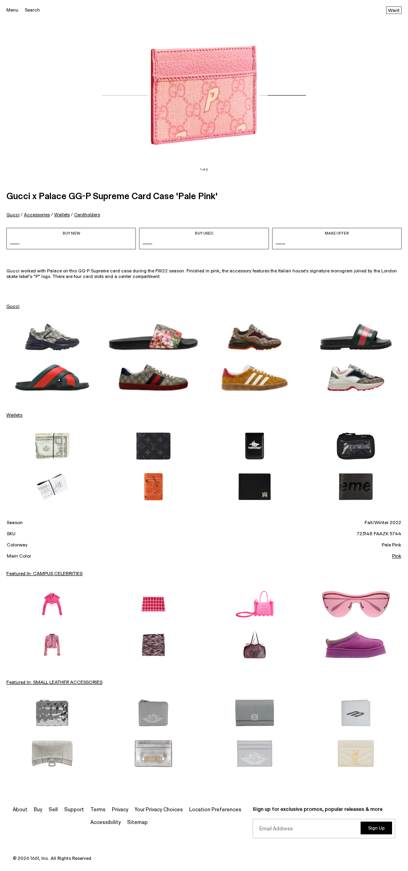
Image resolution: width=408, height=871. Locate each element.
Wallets (62, 215)
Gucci (13, 215)
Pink (396, 556)
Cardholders (87, 215)
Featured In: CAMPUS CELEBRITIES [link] (44, 574)
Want (394, 10)
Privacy (120, 809)
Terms (98, 809)
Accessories (37, 215)
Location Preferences (215, 809)
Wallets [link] (14, 415)
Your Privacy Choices (159, 809)
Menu (12, 10)
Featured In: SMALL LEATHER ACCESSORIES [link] (54, 682)
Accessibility (105, 822)
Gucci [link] (13, 306)
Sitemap (137, 822)
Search (32, 10)
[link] (52, 337)
